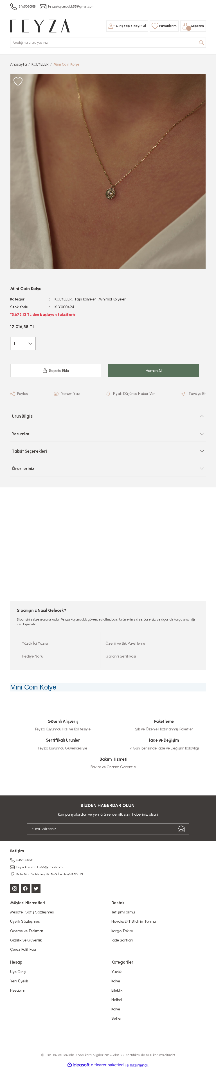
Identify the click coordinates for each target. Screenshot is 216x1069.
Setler (116, 1018)
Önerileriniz (23, 468)
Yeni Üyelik (19, 981)
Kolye (115, 981)
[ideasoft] (78, 1065)
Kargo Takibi (122, 931)
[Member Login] (111, 26)
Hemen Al (154, 370)
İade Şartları (122, 940)
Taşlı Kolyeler (85, 299)
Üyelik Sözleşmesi (25, 921)
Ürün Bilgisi (22, 416)
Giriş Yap (123, 26)
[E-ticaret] (107, 1065)
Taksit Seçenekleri (29, 451)
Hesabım (17, 990)
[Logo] (40, 25)
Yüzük (116, 971)
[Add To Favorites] (18, 81)
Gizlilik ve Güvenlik (26, 940)
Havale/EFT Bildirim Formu (133, 921)
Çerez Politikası (23, 949)
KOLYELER (63, 299)
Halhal (116, 1000)
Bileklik (117, 990)
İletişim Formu (123, 912)
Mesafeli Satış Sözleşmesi (32, 912)
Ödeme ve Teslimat (26, 931)
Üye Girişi (18, 971)
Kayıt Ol (140, 26)
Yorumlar (21, 433)
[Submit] (181, 828)
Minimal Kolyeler (112, 299)
